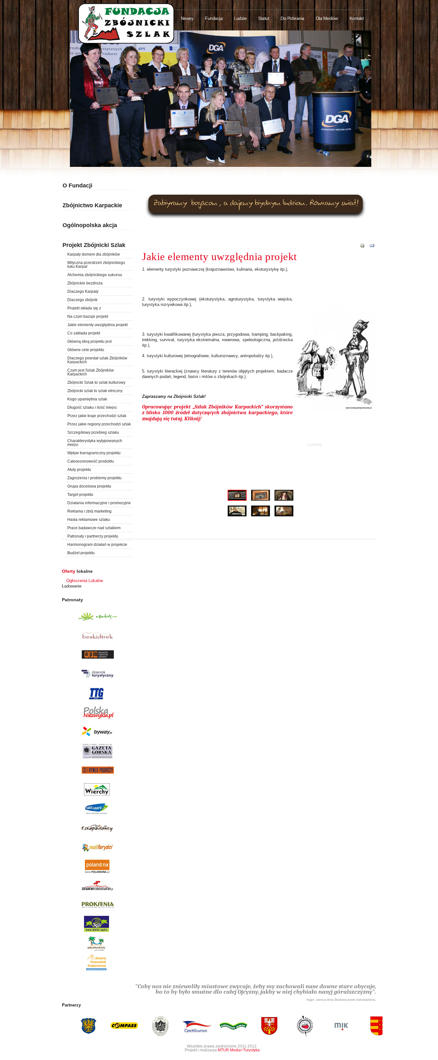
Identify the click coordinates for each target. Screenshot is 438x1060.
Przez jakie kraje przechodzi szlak (96, 416)
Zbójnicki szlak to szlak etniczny (94, 391)
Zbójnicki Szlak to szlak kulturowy (96, 382)
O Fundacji (77, 185)
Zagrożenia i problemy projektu (94, 478)
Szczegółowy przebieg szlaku (93, 432)
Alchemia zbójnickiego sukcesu (94, 275)
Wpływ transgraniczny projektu (94, 453)
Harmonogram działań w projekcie (97, 544)
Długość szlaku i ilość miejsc (92, 407)
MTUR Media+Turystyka (239, 1050)
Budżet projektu (81, 553)
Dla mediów (327, 18)
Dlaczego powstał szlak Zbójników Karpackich (97, 360)
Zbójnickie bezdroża (85, 283)
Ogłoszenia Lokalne (84, 580)
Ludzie (240, 18)
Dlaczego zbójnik (82, 300)
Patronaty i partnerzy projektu (92, 536)
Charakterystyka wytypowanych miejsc (94, 443)
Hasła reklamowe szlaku (88, 519)
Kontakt (357, 18)
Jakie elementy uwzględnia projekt (97, 325)
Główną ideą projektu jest (89, 341)
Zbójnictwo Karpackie (92, 205)
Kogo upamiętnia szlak (87, 399)
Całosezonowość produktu (90, 461)
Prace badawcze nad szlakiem (94, 528)
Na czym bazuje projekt (87, 316)
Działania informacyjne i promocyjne (99, 503)
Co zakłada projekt (83, 333)
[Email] (372, 248)
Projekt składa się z (84, 308)
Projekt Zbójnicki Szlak (94, 245)
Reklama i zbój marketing (89, 511)
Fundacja (214, 18)
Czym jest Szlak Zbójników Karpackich (90, 372)
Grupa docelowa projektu (89, 486)
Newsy (187, 18)
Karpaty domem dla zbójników (93, 254)
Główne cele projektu (85, 350)
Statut (263, 18)
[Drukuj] (362, 248)
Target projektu (80, 494)
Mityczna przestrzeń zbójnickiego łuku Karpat (96, 264)
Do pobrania (292, 18)
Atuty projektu (79, 469)
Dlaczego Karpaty (82, 291)
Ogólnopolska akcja (90, 225)
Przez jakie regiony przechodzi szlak (99, 424)
